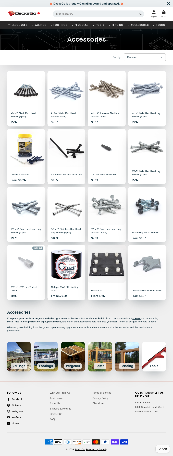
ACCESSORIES (139, 25)
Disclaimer (98, 403)
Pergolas (73, 356)
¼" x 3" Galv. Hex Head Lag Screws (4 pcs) (107, 214)
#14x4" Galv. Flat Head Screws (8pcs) (66, 98)
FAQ (52, 419)
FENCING (117, 25)
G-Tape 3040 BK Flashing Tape (66, 272)
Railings (19, 356)
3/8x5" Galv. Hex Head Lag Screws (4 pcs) (147, 156)
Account (154, 14)
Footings (46, 356)
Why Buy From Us (60, 392)
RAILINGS (40, 25)
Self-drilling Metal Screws (147, 214)
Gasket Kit (107, 272)
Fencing (127, 356)
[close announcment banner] (169, 4)
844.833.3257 (142, 402)
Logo (24, 14)
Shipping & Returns (60, 408)
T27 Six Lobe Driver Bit (107, 156)
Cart (163, 14)
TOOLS (160, 25)
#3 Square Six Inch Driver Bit (66, 156)
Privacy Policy (100, 398)
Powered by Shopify (96, 449)
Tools (154, 356)
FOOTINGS (60, 25)
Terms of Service (101, 392)
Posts (100, 356)
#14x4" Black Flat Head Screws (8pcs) (26, 98)
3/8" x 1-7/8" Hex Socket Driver (26, 272)
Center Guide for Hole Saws (147, 272)
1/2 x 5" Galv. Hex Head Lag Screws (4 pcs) (26, 214)
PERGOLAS (81, 25)
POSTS (100, 25)
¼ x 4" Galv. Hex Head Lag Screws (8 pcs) (147, 98)
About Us (55, 403)
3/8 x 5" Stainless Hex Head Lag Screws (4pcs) (66, 214)
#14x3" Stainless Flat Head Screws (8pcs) (107, 98)
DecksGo (80, 449)
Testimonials (57, 398)
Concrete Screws (26, 156)
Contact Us (56, 414)
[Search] (140, 14)
